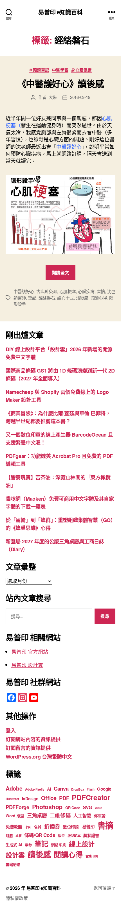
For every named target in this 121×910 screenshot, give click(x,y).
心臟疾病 (86, 291)
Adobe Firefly (34, 789)
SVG (87, 807)
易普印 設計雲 (27, 664)
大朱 (53, 97)
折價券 (52, 826)
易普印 (88, 827)
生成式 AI (14, 844)
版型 (61, 835)
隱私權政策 (17, 898)
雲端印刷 (92, 856)
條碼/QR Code (39, 835)
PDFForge (17, 807)
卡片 (28, 827)
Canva (61, 788)
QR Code (72, 807)
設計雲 (15, 854)
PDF (64, 798)
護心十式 (65, 298)
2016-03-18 (80, 97)
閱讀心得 (99, 298)
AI (49, 789)
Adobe (14, 788)
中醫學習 (60, 69)
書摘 (101, 291)
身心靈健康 (81, 69)
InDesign (30, 798)
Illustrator (12, 798)
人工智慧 (82, 815)
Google (104, 789)
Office (48, 798)
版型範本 (74, 835)
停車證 (100, 815)
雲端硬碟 (13, 864)
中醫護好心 (24, 291)
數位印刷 (71, 827)
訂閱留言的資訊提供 (28, 748)
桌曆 (18, 836)
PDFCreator (91, 797)
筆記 (32, 298)
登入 (10, 730)
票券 (28, 844)
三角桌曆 (37, 815)
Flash (91, 789)
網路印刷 (58, 844)
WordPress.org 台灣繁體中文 (39, 756)
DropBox (77, 789)
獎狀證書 (91, 835)
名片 (37, 827)
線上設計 (82, 843)
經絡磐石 (47, 298)
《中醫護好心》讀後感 (60, 83)
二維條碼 (60, 815)
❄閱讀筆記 (39, 69)
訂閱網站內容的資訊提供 (33, 739)
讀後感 (82, 298)
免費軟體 (14, 827)
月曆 (9, 835)
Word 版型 (15, 815)
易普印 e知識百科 (60, 12)
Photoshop (47, 806)
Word (98, 808)
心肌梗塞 (67, 291)
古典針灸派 (46, 291)
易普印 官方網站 (29, 651)
